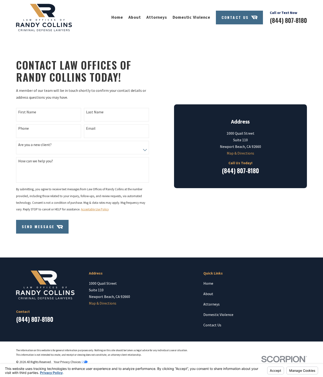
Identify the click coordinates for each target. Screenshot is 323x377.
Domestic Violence (218, 314)
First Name (27, 112)
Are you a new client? (35, 144)
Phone (23, 128)
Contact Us (235, 17)
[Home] (44, 17)
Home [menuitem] (117, 17)
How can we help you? (35, 161)
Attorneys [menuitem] (156, 17)
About (208, 293)
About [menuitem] (134, 17)
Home (208, 283)
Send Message (38, 226)
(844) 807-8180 (288, 20)
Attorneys (211, 304)
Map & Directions (240, 153)
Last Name (95, 112)
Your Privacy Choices (67, 362)
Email (91, 128)
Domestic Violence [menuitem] (191, 17)
